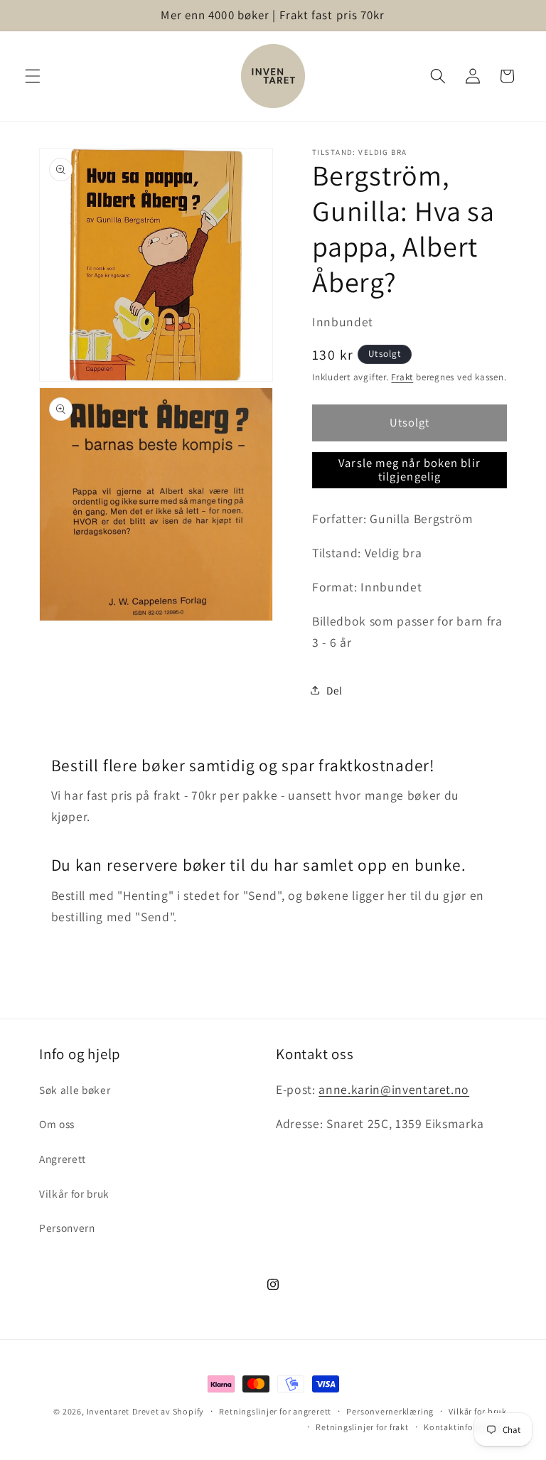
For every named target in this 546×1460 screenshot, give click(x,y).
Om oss (57, 1124)
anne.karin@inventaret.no (393, 1089)
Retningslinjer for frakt (362, 1427)
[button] (33, 76)
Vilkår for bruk (74, 1193)
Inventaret (108, 1411)
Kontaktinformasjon (465, 1427)
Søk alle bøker (74, 1090)
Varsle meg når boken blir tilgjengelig (409, 470)
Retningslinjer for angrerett (275, 1411)
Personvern (67, 1227)
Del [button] (334, 690)
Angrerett (62, 1159)
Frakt (402, 377)
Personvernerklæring (390, 1411)
